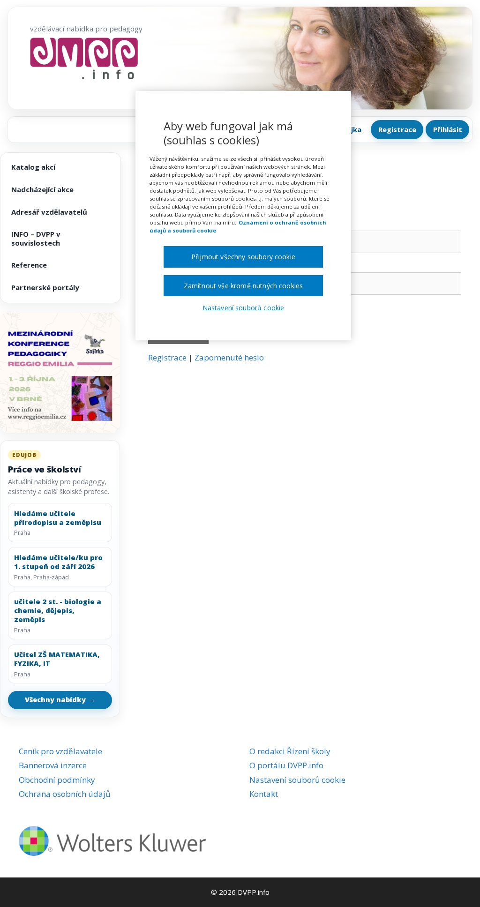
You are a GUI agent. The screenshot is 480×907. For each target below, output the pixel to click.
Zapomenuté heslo (229, 357)
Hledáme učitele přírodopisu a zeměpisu (57, 518)
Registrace (397, 129)
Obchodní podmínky (57, 779)
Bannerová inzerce (53, 765)
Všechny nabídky (60, 699)
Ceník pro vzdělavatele (60, 751)
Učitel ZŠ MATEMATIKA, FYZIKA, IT (57, 659)
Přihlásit (447, 129)
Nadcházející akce (42, 189)
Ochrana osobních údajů (64, 793)
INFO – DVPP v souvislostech (35, 238)
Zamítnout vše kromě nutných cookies (243, 285)
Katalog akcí (33, 167)
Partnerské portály (45, 287)
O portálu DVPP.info (286, 765)
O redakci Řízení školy (289, 751)
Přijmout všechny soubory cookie (243, 256)
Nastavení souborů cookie (297, 779)
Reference (29, 265)
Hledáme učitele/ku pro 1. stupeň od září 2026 (58, 562)
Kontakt (263, 793)
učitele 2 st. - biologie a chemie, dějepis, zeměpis (57, 610)
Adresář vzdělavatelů (49, 212)
